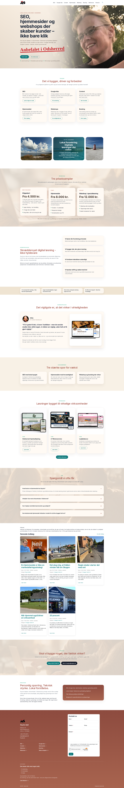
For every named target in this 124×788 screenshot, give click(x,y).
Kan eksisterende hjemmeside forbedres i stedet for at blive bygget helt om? (43, 513)
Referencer (23, 750)
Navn (70, 719)
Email (86, 719)
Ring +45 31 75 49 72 (53, 663)
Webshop (22, 748)
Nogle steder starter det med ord (89, 566)
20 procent (54, 615)
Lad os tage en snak (29, 100)
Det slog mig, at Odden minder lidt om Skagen (60, 566)
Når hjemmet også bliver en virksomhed (32, 616)
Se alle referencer (62, 457)
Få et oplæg (27, 118)
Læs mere (26, 449)
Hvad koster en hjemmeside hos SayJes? (33, 488)
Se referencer (34, 56)
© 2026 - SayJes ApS (24, 786)
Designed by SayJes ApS (99, 786)
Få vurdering (55, 100)
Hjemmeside (42, 746)
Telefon (71, 725)
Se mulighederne (56, 118)
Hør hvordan (84, 100)
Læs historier (23, 780)
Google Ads (42, 743)
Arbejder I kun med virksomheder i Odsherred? (35, 498)
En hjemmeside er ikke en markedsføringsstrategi (32, 566)
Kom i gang (83, 118)
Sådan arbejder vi (43, 750)
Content (22, 746)
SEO (21, 743)
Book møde (24, 56)
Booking (41, 748)
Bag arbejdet (28, 572)
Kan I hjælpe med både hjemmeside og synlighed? (36, 506)
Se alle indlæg (100, 534)
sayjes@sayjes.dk (24, 736)
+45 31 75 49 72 (24, 734)
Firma (85, 725)
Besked (71, 731)
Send (71, 754)
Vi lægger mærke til (58, 572)
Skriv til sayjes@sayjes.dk (69, 663)
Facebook (22, 738)
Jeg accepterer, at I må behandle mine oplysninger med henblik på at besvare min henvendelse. (83, 745)
